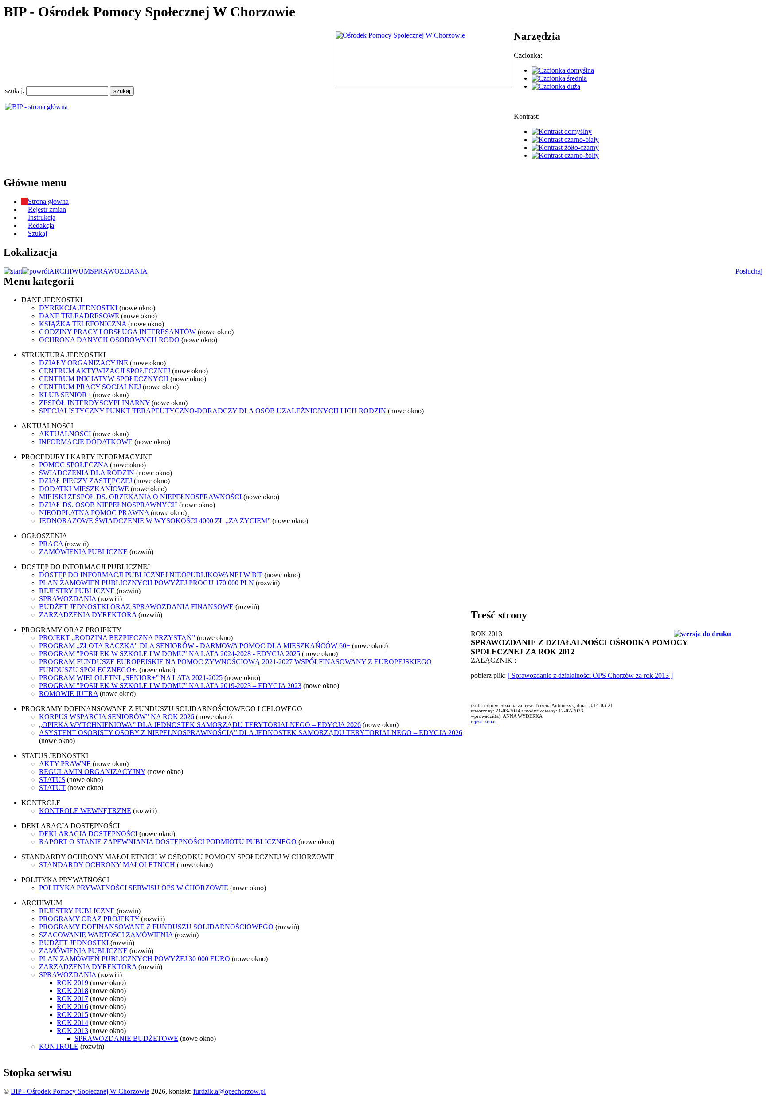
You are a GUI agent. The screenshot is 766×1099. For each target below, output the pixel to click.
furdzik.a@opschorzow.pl (229, 1091)
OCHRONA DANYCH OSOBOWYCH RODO (109, 340)
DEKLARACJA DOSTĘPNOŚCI (88, 833)
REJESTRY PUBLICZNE (77, 590)
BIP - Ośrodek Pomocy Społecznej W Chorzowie (80, 1091)
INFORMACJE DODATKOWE (86, 442)
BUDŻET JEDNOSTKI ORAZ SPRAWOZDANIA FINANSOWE (136, 606)
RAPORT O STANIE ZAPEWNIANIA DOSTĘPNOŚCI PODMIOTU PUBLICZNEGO (168, 841)
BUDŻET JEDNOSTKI (74, 942)
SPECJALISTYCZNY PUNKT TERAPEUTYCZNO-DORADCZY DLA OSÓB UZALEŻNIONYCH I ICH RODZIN (212, 411)
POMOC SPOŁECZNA (73, 465)
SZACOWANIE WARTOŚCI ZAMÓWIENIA (106, 935)
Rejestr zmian (47, 209)
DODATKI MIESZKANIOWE (84, 489)
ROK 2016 (72, 1006)
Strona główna (48, 201)
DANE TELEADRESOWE (79, 316)
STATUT (52, 787)
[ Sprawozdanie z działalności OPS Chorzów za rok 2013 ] (590, 675)
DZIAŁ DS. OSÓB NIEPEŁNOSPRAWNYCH (108, 504)
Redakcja (41, 225)
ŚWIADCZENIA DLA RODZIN (86, 473)
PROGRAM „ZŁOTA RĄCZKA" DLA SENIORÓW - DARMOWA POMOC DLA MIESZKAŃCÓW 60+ (194, 645)
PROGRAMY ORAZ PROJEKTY (89, 919)
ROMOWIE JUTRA (68, 693)
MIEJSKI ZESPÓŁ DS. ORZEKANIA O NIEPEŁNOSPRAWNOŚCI (140, 497)
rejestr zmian (484, 721)
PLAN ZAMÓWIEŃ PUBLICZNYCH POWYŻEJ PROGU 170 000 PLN (146, 583)
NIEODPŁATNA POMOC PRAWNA (94, 512)
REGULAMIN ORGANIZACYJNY (92, 771)
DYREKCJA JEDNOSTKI (78, 308)
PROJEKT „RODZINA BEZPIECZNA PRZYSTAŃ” (117, 637)
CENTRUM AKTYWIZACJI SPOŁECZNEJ (104, 371)
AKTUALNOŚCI (65, 434)
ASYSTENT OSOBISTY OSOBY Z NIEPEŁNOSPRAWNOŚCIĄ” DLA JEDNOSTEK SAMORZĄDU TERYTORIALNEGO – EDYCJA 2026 (250, 732)
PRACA (51, 544)
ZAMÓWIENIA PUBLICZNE (83, 551)
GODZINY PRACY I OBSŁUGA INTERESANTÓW (117, 332)
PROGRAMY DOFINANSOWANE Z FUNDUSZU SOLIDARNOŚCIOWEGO (156, 927)
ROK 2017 (72, 998)
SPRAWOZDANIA (119, 271)
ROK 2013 (72, 1030)
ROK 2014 (72, 1022)
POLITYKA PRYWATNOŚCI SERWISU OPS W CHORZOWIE (133, 888)
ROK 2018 (72, 990)
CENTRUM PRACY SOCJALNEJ (90, 387)
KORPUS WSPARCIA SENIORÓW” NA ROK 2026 (116, 716)
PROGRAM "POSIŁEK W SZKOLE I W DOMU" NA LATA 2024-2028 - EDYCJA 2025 (169, 653)
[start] (13, 271)
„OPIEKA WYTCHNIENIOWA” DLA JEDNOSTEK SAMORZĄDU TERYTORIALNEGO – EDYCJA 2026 (200, 724)
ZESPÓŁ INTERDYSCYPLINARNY (94, 403)
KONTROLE (58, 1046)
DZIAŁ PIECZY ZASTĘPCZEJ (85, 481)
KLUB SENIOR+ (65, 395)
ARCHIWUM (69, 271)
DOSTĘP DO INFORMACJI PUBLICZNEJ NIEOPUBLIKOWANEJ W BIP (150, 575)
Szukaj (37, 233)
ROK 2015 (72, 1014)
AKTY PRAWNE (65, 763)
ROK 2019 (72, 982)
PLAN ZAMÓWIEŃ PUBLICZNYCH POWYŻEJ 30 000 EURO (134, 958)
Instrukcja (41, 217)
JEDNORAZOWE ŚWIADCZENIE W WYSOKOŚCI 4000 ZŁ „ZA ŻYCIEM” (154, 520)
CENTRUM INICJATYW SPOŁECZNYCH (103, 379)
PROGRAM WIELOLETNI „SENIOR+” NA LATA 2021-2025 (131, 677)
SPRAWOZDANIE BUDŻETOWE (126, 1038)
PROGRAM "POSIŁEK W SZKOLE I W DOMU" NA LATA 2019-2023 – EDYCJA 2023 (170, 685)
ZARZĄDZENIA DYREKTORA (88, 614)
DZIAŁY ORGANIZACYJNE (83, 363)
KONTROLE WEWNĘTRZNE (85, 810)
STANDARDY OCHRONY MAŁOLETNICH (107, 864)
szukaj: (15, 90)
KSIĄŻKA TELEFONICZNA (82, 324)
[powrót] (35, 271)
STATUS (52, 779)
